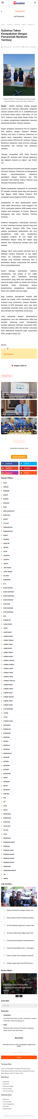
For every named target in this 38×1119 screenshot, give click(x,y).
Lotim (5, 717)
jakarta (6, 559)
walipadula (7, 1015)
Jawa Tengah (7, 571)
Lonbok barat (8, 693)
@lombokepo (9, 354)
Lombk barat (7, 648)
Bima (5, 507)
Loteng (5, 713)
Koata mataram (8, 592)
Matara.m (6, 745)
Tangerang (7, 866)
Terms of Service (8, 1091)
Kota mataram (8, 608)
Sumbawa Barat (8, 854)
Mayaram (6, 781)
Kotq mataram (8, 612)
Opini (5, 806)
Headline (33, 47)
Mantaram (7, 733)
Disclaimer (6, 1081)
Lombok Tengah (8, 664)
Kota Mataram (8, 600)
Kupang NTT (7, 620)
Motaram (6, 789)
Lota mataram (8, 709)
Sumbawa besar (8, 858)
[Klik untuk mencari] (35, 2)
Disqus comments (19, 457)
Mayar (5, 777)
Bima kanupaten (8, 511)
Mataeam (6, 737)
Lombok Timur (8, 668)
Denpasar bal (8, 527)
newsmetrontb (18, 1115)
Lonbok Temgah (8, 697)
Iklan (5, 551)
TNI (4, 874)
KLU (4, 584)
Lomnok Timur (8, 689)
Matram (6, 769)
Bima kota (6, 515)
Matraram (7, 773)
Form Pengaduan (8, 1104)
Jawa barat (7, 567)
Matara (5, 741)
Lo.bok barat (7, 624)
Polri (5, 834)
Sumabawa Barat (9, 842)
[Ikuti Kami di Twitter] (28, 463)
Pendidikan (7, 818)
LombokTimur (8, 685)
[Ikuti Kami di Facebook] (9, 463)
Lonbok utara (8, 705)
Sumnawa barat (8, 862)
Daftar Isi (6, 1099)
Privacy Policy (7, 1088)
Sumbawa (6, 846)
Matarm (6, 761)
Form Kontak (7, 1102)
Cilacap (6, 523)
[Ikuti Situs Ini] (28, 473)
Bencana (6, 503)
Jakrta (5, 563)
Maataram (6, 725)
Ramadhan (6, 838)
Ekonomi (27, 47)
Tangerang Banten (9, 870)
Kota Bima (6, 604)
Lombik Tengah (8, 640)
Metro (5, 785)
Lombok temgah (8, 660)
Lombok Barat (8, 656)
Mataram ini (7, 753)
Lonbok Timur (8, 701)
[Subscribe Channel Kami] (9, 468)
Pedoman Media (8, 1086)
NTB (4, 798)
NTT (4, 802)
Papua (5, 810)
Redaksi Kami (7, 1109)
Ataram (5, 487)
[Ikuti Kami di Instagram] (9, 473)
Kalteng (6, 576)
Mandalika (7, 729)
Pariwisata (7, 814)
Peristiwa (6, 822)
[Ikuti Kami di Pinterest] (28, 468)
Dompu (5, 535)
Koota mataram (8, 596)
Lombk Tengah (8, 652)
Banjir (5, 495)
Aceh (5, 483)
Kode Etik (6, 1084)
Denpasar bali (8, 531)
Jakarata (6, 555)
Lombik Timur (8, 644)
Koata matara (8, 588)
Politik (5, 830)
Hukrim (5, 547)
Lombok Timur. (8, 672)
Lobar (5, 628)
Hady (5, 1025)
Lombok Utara (8, 676)
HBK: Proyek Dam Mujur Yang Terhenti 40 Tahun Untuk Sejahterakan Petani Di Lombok (17, 413)
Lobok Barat (7, 632)
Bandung (6, 491)
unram (5, 878)
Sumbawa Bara (8, 850)
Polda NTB (6, 826)
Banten (5, 499)
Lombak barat (8, 636)
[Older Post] (22, 441)
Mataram (6, 749)
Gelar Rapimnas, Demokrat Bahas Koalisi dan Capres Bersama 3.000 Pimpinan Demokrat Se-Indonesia (17, 430)
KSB (4, 616)
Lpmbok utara (8, 721)
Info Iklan (6, 1106)
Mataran (6, 757)
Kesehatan (6, 579)
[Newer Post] (16, 441)
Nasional (6, 794)
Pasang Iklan (20, 11)
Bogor (5, 519)
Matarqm (6, 765)
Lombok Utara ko (9, 680)
